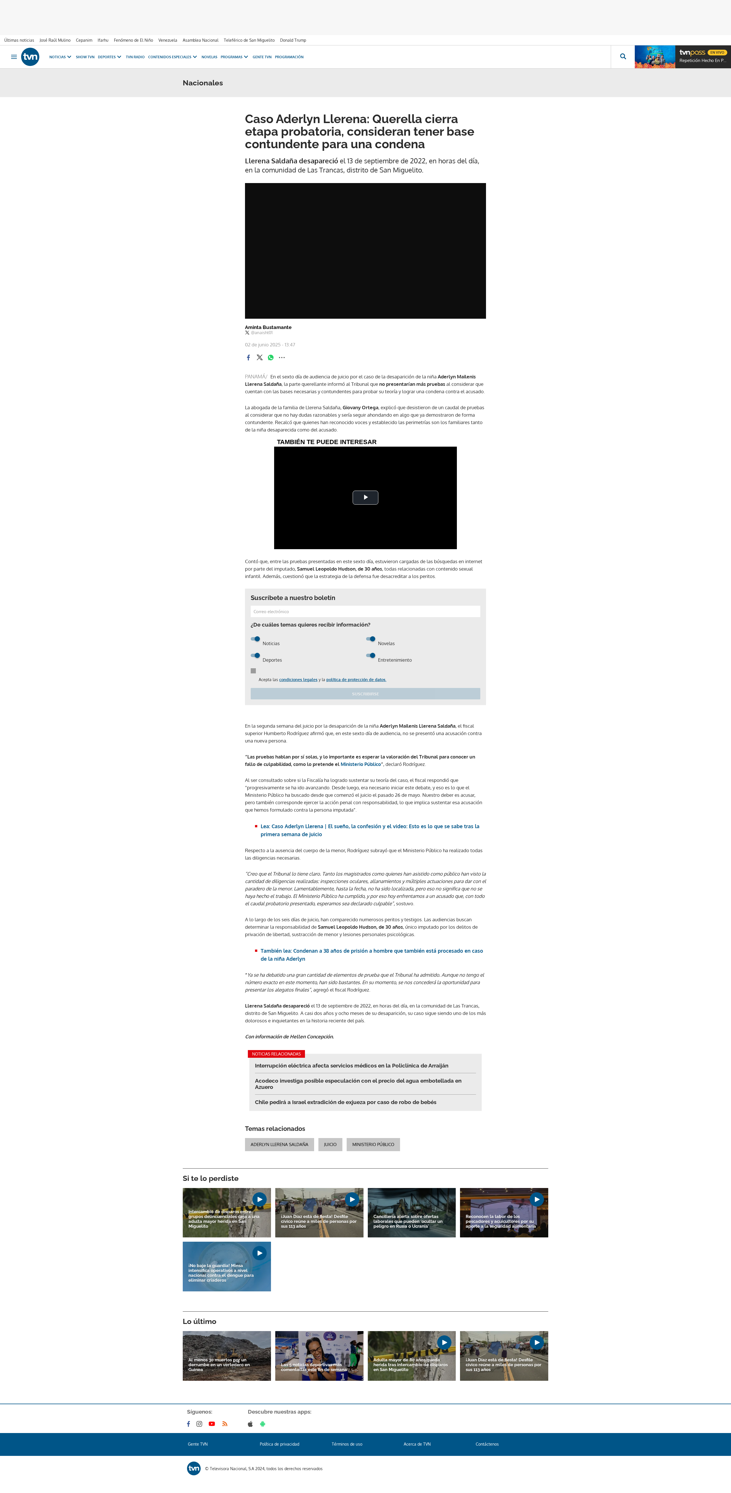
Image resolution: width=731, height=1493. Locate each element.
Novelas (209, 57)
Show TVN (85, 57)
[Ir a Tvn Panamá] (30, 57)
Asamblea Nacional (200, 40)
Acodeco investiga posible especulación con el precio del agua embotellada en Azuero (358, 1083)
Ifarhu (103, 40)
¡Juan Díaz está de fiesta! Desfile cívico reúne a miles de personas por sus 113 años (319, 1221)
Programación (289, 57)
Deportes (107, 57)
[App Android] (263, 1423)
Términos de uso (347, 1444)
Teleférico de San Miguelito (249, 40)
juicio (330, 1144)
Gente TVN (262, 57)
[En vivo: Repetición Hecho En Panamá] (655, 56)
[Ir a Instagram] (200, 1423)
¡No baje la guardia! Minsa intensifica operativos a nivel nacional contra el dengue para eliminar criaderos (221, 1273)
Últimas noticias (19, 40)
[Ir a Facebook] (189, 1423)
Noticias (57, 57)
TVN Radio (135, 57)
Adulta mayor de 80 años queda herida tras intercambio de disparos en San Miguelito (410, 1365)
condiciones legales (298, 679)
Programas (231, 57)
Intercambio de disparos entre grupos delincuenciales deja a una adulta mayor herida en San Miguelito (224, 1219)
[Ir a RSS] (226, 1423)
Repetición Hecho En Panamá (704, 60)
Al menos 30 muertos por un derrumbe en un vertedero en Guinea (219, 1365)
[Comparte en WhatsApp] (270, 357)
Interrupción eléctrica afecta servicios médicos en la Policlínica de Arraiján (351, 1065)
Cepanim (84, 40)
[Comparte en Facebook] (248, 357)
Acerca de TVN (417, 1444)
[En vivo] (684, 50)
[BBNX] (194, 1468)
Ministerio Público (373, 1144)
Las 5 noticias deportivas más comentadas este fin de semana (314, 1367)
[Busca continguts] (623, 56)
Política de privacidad (279, 1444)
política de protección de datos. (356, 679)
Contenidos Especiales (169, 57)
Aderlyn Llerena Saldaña (279, 1144)
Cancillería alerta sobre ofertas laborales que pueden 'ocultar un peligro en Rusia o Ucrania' (408, 1221)
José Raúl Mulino (55, 40)
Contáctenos (487, 1444)
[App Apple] (251, 1423)
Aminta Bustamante (268, 327)
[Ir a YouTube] (213, 1423)
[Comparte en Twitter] (259, 357)
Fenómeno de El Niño (133, 40)
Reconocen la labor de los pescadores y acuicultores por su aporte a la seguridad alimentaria (501, 1221)
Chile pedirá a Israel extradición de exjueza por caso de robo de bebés (345, 1102)
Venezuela (167, 40)
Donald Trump (293, 40)
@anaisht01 (262, 332)
